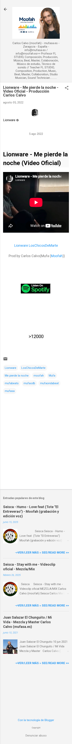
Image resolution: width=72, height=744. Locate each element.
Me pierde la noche (17, 375)
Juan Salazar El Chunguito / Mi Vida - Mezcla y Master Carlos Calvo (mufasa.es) (27, 622)
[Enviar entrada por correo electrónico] (5, 360)
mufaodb (29, 383)
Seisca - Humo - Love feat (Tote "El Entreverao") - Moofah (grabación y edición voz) (31, 511)
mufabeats (12, 383)
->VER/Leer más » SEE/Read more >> (42, 552)
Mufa (52, 375)
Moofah (57, 256)
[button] (66, 88)
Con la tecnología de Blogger (36, 720)
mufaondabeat (49, 383)
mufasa (10, 391)
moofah (39, 375)
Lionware (9, 120)
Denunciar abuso (36, 735)
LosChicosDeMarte (33, 368)
